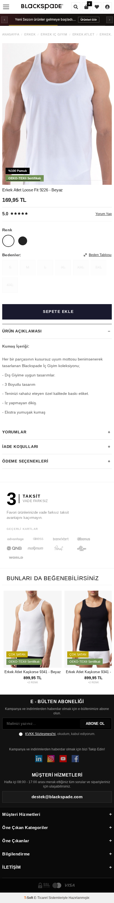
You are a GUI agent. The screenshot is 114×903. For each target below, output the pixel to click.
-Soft (29, 898)
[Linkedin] (39, 759)
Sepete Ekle (58, 311)
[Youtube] (63, 759)
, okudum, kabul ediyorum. (60, 734)
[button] (23, 180)
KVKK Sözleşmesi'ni (40, 734)
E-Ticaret (41, 898)
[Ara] (75, 6)
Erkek (29, 34)
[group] (57, 114)
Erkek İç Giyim (54, 34)
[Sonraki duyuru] (109, 19)
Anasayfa (10, 34)
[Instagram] (51, 759)
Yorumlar (14, 432)
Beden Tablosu (100, 255)
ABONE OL (95, 724)
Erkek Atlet (83, 34)
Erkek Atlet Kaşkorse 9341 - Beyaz (32, 672)
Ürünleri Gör (89, 19)
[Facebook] (75, 759)
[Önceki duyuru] (4, 19)
